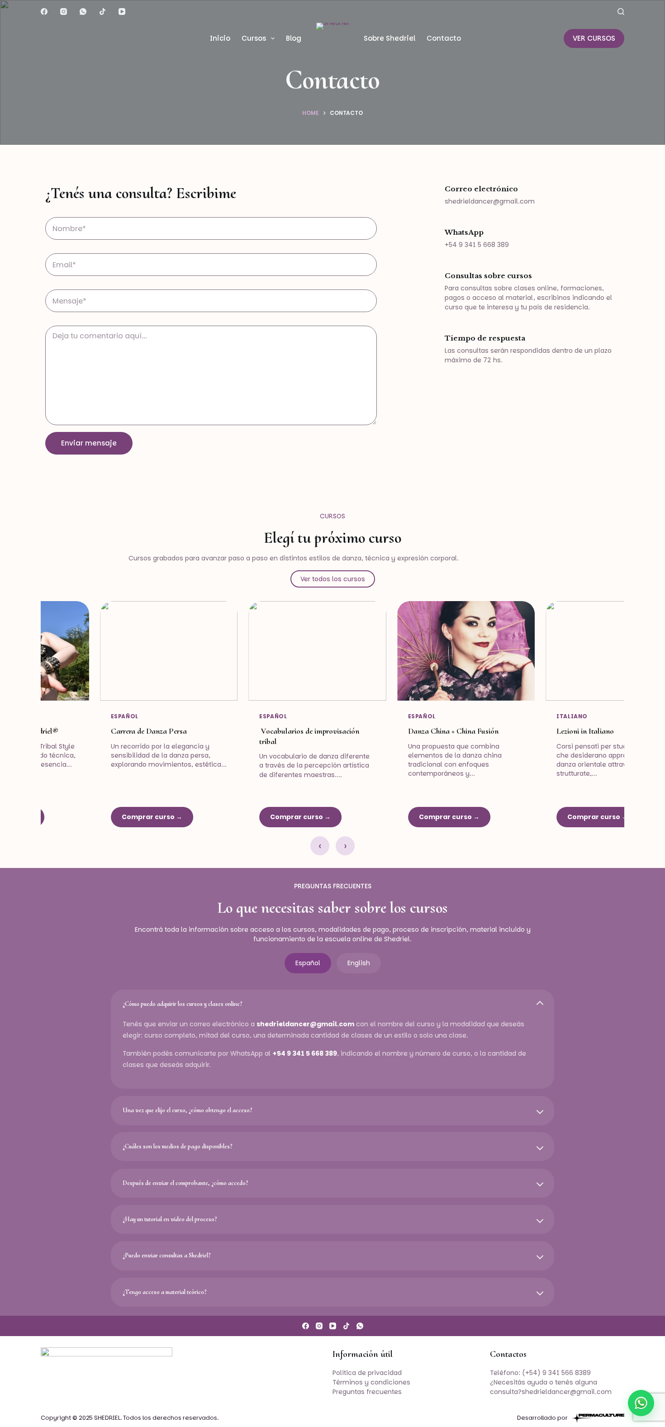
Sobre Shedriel (389, 38)
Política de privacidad (367, 1372)
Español (307, 962)
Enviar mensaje (89, 443)
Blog (293, 38)
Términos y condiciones (371, 1382)
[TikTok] (102, 11)
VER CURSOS (594, 38)
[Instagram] (63, 11)
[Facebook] (44, 11)
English (358, 962)
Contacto (444, 38)
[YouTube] (122, 11)
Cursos (254, 38)
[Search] (621, 11)
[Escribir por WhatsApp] (641, 1403)
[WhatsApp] (83, 11)
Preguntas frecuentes (367, 1391)
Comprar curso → (92, 816)
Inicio (220, 38)
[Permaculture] (598, 1417)
